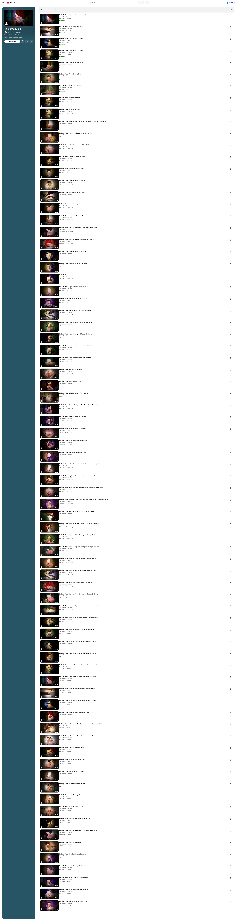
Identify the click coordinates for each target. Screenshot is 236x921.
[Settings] (222, 2)
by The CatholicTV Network (14, 32)
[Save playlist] (22, 41)
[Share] (27, 41)
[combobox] (114, 2)
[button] (18, 18)
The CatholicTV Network (65, 16)
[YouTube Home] (11, 2)
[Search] (141, 2)
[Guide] (3, 2)
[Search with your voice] (147, 2)
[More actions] (31, 41)
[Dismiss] (231, 10)
